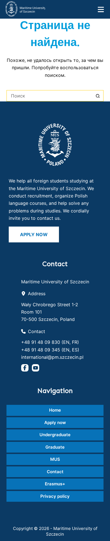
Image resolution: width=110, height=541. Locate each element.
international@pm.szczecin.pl (52, 357)
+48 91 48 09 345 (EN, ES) (50, 350)
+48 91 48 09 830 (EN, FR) (50, 342)
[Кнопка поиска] (98, 95)
